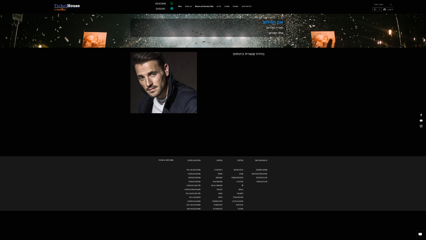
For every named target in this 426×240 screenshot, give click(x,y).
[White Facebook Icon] (421, 115)
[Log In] (383, 9)
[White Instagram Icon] (421, 126)
